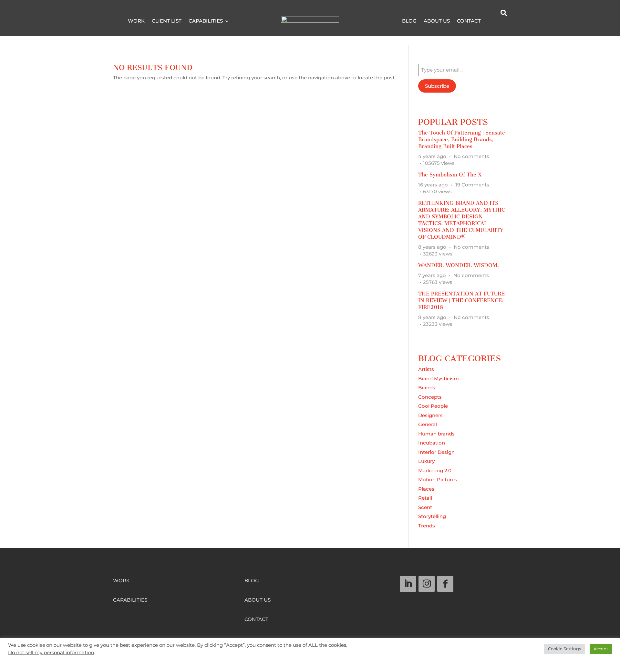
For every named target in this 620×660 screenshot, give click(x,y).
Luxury (426, 461)
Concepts (430, 397)
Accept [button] (601, 648)
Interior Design (436, 452)
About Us (437, 21)
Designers (430, 415)
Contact (469, 21)
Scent (425, 507)
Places (426, 489)
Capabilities (206, 21)
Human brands (436, 434)
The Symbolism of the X (449, 175)
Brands (426, 388)
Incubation (431, 443)
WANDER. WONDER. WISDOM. (458, 265)
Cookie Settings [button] (564, 648)
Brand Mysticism (438, 378)
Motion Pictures (437, 479)
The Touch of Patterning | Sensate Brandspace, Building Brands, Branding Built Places (461, 139)
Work (136, 21)
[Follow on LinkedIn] (408, 584)
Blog (409, 21)
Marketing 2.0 (434, 470)
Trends (426, 526)
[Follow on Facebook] (445, 584)
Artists (426, 369)
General (427, 424)
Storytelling (432, 516)
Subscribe (437, 86)
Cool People (433, 406)
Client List (166, 21)
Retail (425, 498)
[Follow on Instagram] (426, 584)
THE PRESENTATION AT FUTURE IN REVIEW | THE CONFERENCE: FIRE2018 (461, 300)
